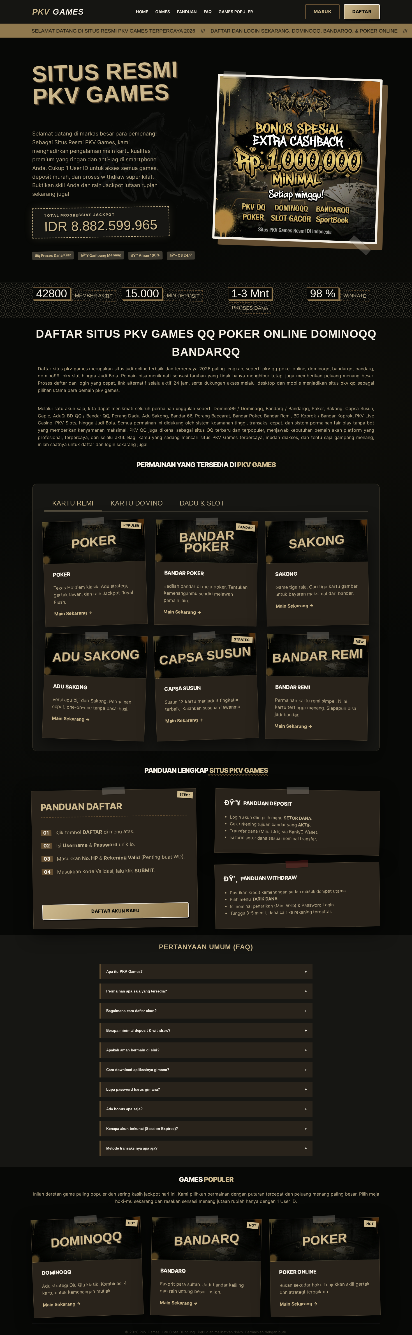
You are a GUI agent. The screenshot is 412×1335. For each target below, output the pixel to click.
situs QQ (204, 430)
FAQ (208, 11)
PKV (58, 11)
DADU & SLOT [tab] (202, 503)
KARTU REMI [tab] (73, 503)
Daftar (361, 11)
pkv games (76, 368)
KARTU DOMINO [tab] (136, 503)
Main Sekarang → (73, 613)
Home (142, 11)
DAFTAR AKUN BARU (115, 910)
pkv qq (348, 383)
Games (162, 11)
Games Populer (236, 11)
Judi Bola (105, 423)
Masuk (323, 11)
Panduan (187, 11)
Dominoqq (252, 408)
